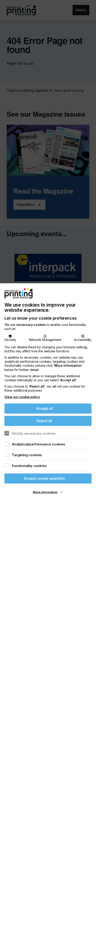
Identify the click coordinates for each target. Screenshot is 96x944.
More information (45, 492)
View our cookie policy (22, 397)
